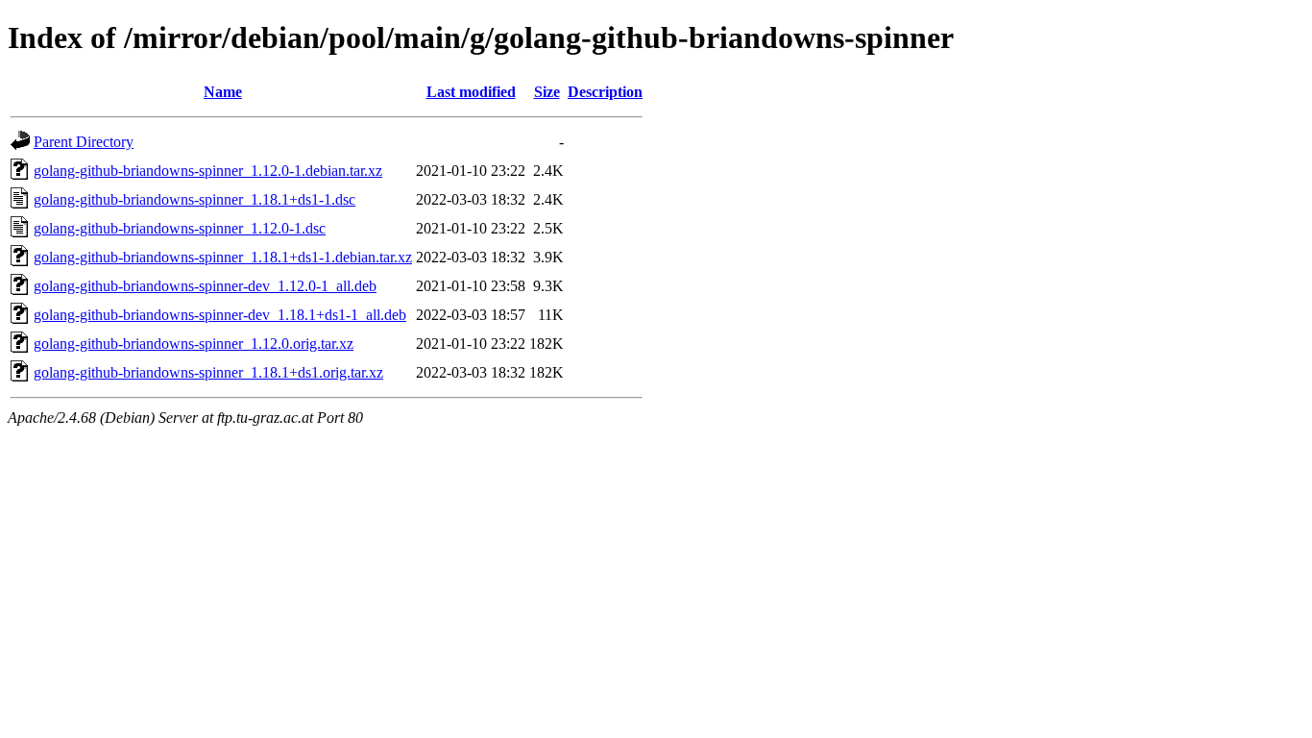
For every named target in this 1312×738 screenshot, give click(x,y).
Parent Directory (84, 142)
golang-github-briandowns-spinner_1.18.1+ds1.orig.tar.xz (208, 372)
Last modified (471, 92)
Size (547, 92)
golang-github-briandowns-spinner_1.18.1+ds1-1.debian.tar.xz (223, 257)
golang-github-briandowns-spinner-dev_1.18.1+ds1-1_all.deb (220, 315)
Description (605, 92)
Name (223, 92)
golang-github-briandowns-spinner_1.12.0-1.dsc (180, 228)
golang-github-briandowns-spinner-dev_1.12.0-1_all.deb (205, 286)
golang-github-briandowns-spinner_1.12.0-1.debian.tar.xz (208, 170)
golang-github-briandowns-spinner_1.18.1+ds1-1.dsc (194, 199)
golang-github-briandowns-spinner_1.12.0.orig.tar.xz (193, 343)
